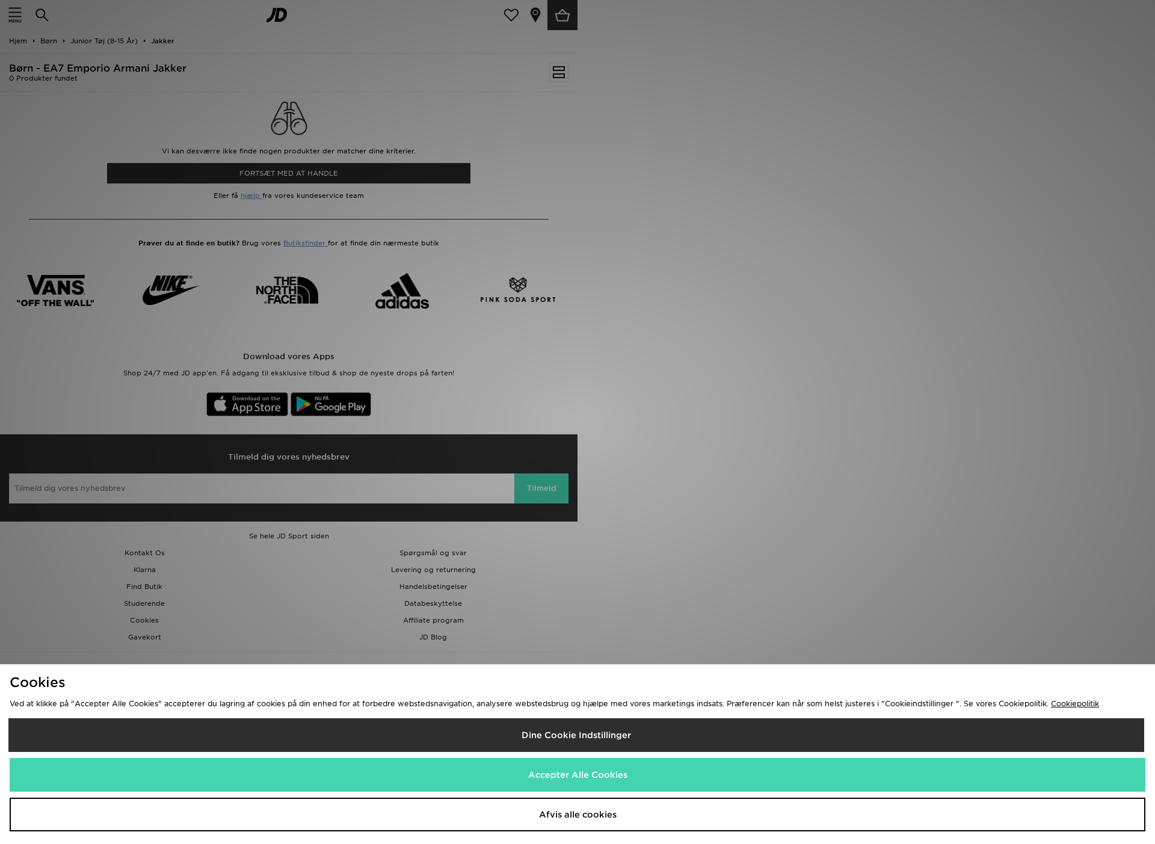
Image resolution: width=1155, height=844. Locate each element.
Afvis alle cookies (578, 814)
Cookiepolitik (1075, 703)
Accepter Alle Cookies (577, 775)
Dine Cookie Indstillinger (576, 735)
